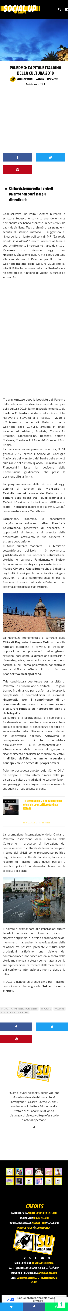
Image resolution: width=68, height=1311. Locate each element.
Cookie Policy (43, 1228)
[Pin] (17, 169)
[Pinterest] (49, 1258)
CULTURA (40, 79)
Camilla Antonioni (24, 79)
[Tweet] (50, 157)
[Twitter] (24, 1258)
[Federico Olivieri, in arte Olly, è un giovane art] (39, 1172)
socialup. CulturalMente (15, 1012)
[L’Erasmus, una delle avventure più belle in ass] (49, 1172)
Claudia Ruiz (31, 823)
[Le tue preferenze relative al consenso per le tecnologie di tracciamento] (61, 1304)
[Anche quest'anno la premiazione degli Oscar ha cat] (39, 1181)
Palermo (60, 1009)
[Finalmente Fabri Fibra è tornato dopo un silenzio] (19, 1181)
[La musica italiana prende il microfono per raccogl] (29, 1172)
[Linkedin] (36, 1258)
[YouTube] (42, 1258)
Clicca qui (53, 1223)
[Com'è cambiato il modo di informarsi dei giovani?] (10, 1181)
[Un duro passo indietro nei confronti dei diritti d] (19, 1172)
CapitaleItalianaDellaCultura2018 (19, 1009)
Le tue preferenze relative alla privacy (37, 1299)
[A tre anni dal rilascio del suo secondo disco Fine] (58, 1172)
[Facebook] (19, 1258)
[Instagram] (30, 1258)
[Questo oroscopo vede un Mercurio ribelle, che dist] (10, 1172)
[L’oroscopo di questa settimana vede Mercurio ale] (58, 1181)
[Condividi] (17, 157)
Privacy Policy (25, 1228)
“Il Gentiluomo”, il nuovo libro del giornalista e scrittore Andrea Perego (42, 805)
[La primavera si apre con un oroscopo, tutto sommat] (29, 1181)
